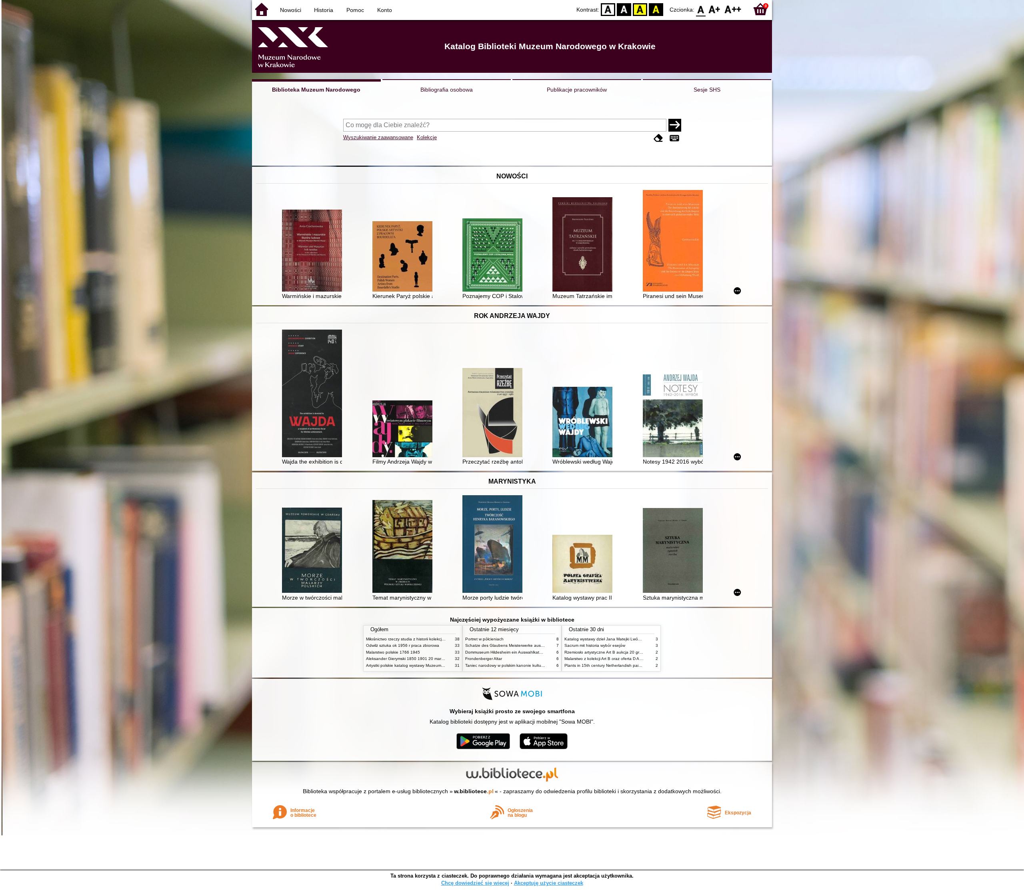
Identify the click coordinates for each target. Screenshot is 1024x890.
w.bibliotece (474, 791)
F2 (733, 9)
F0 (701, 9)
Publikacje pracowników (577, 89)
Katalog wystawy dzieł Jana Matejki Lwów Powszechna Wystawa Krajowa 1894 (637, 639)
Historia (323, 10)
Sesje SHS (707, 89)
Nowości (290, 10)
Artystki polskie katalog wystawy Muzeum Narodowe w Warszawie (426, 665)
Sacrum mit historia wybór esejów (594, 645)
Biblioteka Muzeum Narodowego (316, 89)
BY (656, 9)
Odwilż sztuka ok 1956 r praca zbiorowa (402, 645)
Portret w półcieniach (484, 639)
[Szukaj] (674, 125)
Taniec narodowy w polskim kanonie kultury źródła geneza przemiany (528, 665)
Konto (384, 10)
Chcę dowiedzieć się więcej (475, 883)
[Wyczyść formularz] (658, 138)
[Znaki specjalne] (674, 138)
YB (640, 9)
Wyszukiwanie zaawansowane (378, 137)
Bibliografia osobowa (446, 89)
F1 (714, 9)
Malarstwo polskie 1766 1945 (393, 652)
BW (624, 9)
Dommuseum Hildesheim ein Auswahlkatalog (506, 652)
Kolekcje (427, 137)
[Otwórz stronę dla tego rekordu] (314, 251)
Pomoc (355, 10)
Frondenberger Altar (483, 658)
